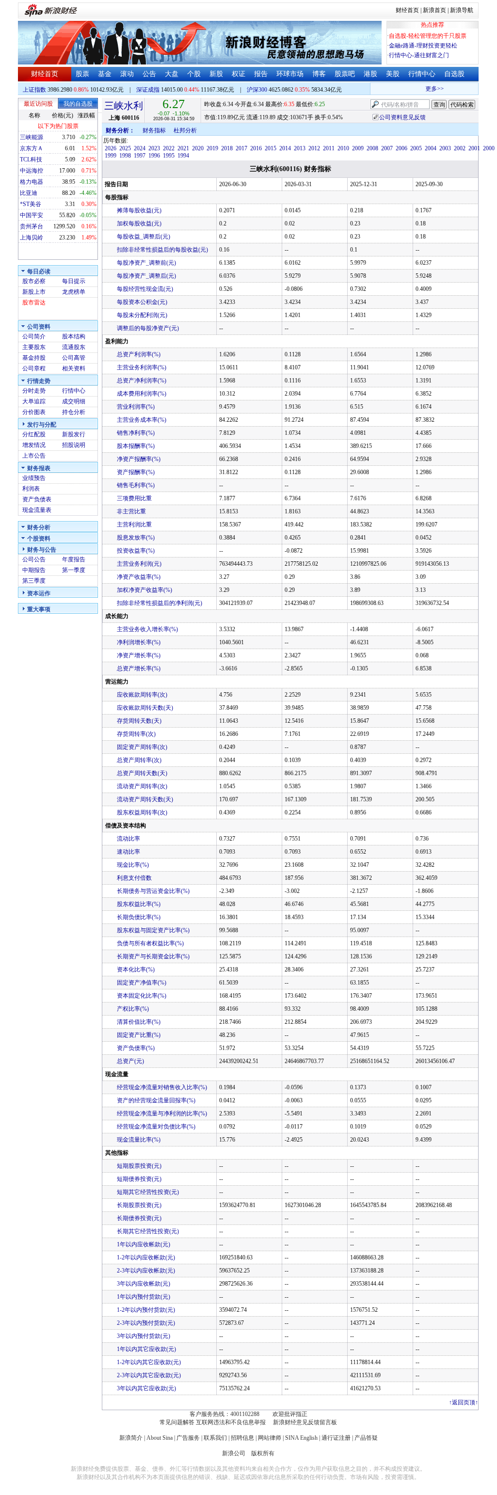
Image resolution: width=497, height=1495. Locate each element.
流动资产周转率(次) (142, 786)
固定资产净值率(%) (141, 982)
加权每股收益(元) (139, 223)
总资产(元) (130, 1061)
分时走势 (34, 390)
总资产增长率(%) (138, 668)
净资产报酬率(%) (138, 459)
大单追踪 (34, 401)
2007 (387, 148)
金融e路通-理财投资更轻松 (423, 45)
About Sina (159, 1437)
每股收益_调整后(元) (143, 236)
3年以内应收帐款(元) (143, 1283)
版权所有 (262, 1453)
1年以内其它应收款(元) (146, 1349)
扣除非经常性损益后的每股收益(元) (162, 249)
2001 (474, 148)
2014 (285, 148)
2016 (256, 148)
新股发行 (73, 434)
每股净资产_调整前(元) (146, 262)
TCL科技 (31, 159)
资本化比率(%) (136, 969)
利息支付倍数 (134, 878)
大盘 (171, 74)
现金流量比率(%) (138, 1139)
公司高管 (73, 357)
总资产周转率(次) (139, 760)
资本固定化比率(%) (141, 995)
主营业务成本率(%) (141, 419)
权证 (238, 74)
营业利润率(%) (136, 406)
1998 (125, 155)
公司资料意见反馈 (402, 117)
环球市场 (290, 74)
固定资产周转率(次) (142, 747)
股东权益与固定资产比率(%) (153, 930)
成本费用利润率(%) (141, 393)
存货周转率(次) (136, 734)
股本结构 (73, 336)
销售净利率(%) (136, 432)
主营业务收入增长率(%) (147, 629)
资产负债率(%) (136, 1048)
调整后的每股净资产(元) (148, 328)
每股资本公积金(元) (142, 302)
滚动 (127, 74)
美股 (393, 74)
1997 (139, 155)
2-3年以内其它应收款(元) (149, 1375)
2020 (198, 148)
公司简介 (34, 336)
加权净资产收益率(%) (144, 590)
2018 (227, 148)
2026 (110, 148)
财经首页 (407, 10)
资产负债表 (36, 499)
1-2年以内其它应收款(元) (149, 1362)
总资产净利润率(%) (141, 380)
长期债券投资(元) (139, 1218)
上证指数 (34, 89)
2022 (169, 148)
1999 (110, 155)
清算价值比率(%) (138, 1021)
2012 (314, 148)
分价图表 (34, 412)
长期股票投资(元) (139, 1205)
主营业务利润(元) (139, 563)
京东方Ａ (31, 148)
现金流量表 (36, 510)
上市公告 (34, 455)
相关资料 (73, 368)
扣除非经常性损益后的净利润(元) (159, 603)
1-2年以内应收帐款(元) (146, 1257)
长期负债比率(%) (138, 917)
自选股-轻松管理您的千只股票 (427, 35)
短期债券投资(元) (139, 1179)
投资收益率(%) (136, 550)
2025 (125, 148)
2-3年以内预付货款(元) (146, 1323)
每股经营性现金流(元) (145, 289)
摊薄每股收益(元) (139, 210)
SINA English (301, 1437)
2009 (358, 148)
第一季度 (73, 570)
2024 (139, 148)
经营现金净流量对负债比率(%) (156, 1126)
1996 (154, 155)
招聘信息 (242, 1437)
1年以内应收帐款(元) (143, 1244)
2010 (343, 148)
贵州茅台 (31, 226)
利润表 (31, 488)
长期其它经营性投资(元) (148, 1231)
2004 (430, 148)
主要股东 (34, 347)
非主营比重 (131, 511)
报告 (261, 74)
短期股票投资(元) (139, 1165)
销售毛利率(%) (136, 485)
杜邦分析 (185, 130)
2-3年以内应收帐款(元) (146, 1270)
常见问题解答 (177, 1422)
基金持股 (34, 357)
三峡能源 (31, 137)
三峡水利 (123, 105)
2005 (416, 148)
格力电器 (31, 181)
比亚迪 (28, 193)
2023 (154, 148)
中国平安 (31, 215)
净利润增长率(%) (138, 642)
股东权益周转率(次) (142, 812)
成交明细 (73, 401)
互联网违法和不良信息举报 (231, 1422)
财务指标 (154, 130)
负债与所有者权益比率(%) (150, 943)
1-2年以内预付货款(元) (146, 1309)
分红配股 (34, 434)
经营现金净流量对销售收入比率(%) (162, 1087)
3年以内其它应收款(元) (146, 1388)
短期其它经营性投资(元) (148, 1192)
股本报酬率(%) (136, 446)
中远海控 (31, 170)
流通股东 (73, 347)
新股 (216, 74)
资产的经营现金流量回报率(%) (156, 1100)
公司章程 (34, 368)
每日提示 (73, 281)
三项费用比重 (134, 498)
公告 (149, 74)
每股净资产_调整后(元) (146, 275)
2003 (445, 148)
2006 (401, 148)
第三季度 (34, 580)
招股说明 (73, 445)
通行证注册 (336, 1437)
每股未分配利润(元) (142, 315)
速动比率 (128, 851)
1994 (183, 155)
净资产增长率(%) (138, 655)
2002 (459, 148)
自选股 (454, 74)
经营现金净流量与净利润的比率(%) (162, 1113)
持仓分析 (73, 412)
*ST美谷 (30, 204)
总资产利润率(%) (138, 354)
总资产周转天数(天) (142, 773)
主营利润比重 (134, 524)
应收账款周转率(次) (142, 694)
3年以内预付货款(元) (143, 1336)
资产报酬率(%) (136, 472)
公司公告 (34, 559)
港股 (370, 74)
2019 (212, 148)
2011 (329, 148)
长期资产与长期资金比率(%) (153, 956)
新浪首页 (434, 10)
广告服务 (188, 1437)
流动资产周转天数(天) (145, 799)
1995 (169, 155)
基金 (105, 74)
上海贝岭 (31, 237)
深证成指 (148, 89)
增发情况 (34, 445)
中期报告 (34, 570)
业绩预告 (34, 478)
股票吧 (345, 74)
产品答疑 (366, 1437)
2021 (183, 148)
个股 (194, 74)
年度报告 (73, 559)
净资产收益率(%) (138, 576)
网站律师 (269, 1437)
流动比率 (128, 838)
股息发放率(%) (136, 537)
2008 (372, 148)
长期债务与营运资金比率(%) (153, 891)
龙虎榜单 (73, 291)
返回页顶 (463, 1402)
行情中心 (421, 74)
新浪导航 (461, 10)
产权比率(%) (133, 1008)
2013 (299, 148)
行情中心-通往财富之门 (419, 55)
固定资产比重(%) (138, 1035)
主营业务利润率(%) (141, 367)
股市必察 (34, 281)
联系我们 (215, 1437)
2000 (489, 148)
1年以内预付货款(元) (143, 1296)
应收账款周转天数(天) (145, 707)
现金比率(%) (133, 864)
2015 (270, 148)
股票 (82, 74)
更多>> (428, 88)
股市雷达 (34, 302)
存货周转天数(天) (139, 720)
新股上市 (34, 291)
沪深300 (257, 89)
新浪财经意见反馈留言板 (305, 1422)
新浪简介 (131, 1437)
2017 (241, 148)
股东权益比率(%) (138, 904)
